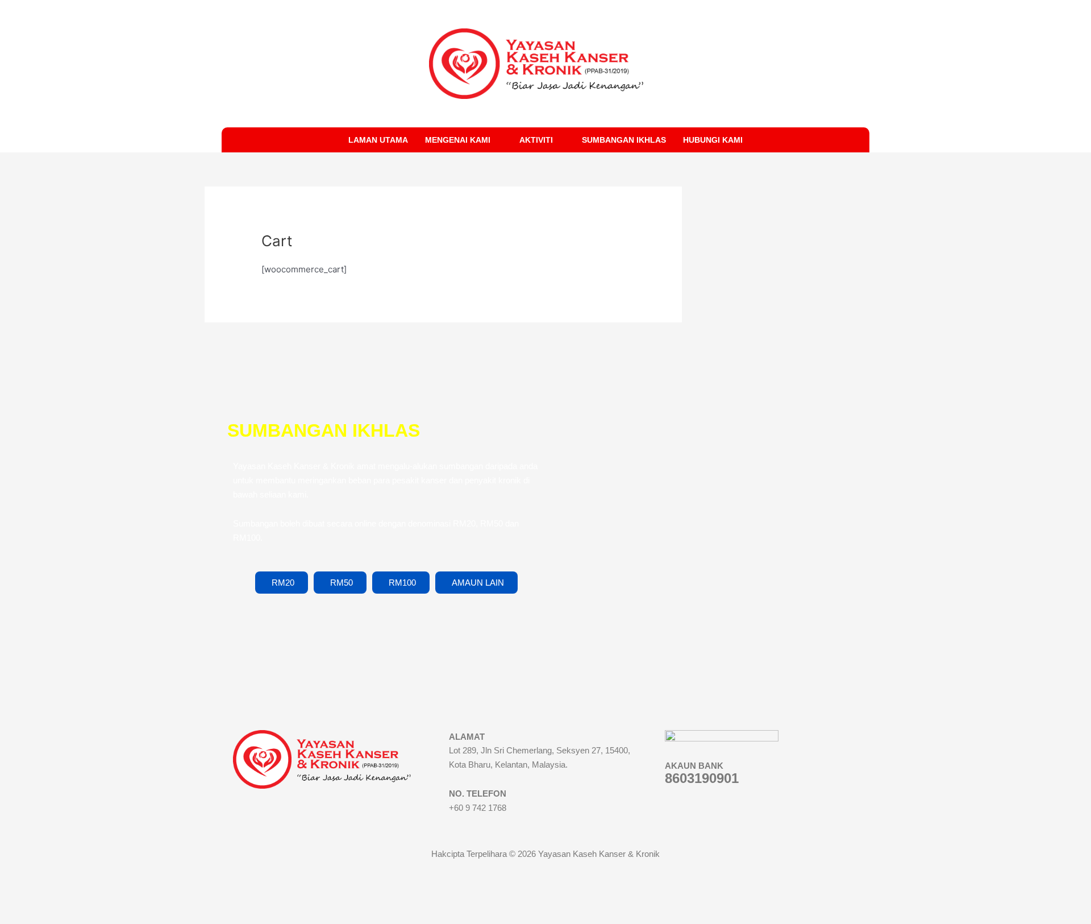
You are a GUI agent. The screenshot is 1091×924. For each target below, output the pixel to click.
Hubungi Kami (713, 139)
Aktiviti (536, 139)
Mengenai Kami (457, 139)
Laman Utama (378, 139)
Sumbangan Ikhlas (624, 139)
